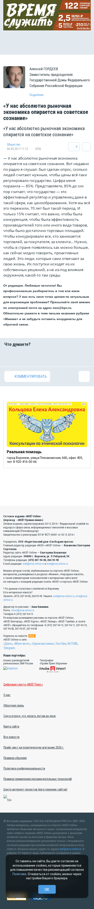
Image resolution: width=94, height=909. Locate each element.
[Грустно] (69, 356)
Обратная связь (13, 705)
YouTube (61, 643)
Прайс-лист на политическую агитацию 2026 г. (33, 747)
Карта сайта (11, 726)
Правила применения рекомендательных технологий (37, 779)
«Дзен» (7, 643)
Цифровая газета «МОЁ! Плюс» (23, 684)
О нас (6, 695)
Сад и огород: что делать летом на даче (29, 716)
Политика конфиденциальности (24, 768)
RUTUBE (73, 643)
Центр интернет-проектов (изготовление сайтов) (35, 789)
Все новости (11, 737)
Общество (13, 144)
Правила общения (15, 758)
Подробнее (37, 95)
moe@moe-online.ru (57, 563)
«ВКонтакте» (22, 643)
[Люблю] (39, 356)
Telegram (9, 648)
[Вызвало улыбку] (24, 356)
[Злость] (84, 356)
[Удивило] (54, 356)
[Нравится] (9, 356)
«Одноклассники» (42, 643)
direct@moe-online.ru (22, 610)
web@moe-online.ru (33, 563)
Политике (19, 874)
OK (47, 889)
